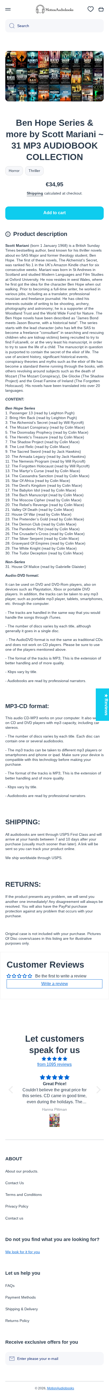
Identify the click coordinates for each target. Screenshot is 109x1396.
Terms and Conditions (23, 1194)
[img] (54, 1059)
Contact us (14, 1218)
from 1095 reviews (54, 1064)
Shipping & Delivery (21, 1309)
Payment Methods (20, 1297)
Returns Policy (17, 1321)
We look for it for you (22, 1252)
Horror (14, 171)
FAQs (10, 1285)
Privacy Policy (16, 1206)
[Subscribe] (97, 1358)
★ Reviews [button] (106, 705)
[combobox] (54, 25)
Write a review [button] (54, 983)
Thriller (34, 171)
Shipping (35, 193)
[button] (101, 9)
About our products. (21, 1171)
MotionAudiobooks (60, 1388)
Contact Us (14, 1183)
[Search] (10, 25)
